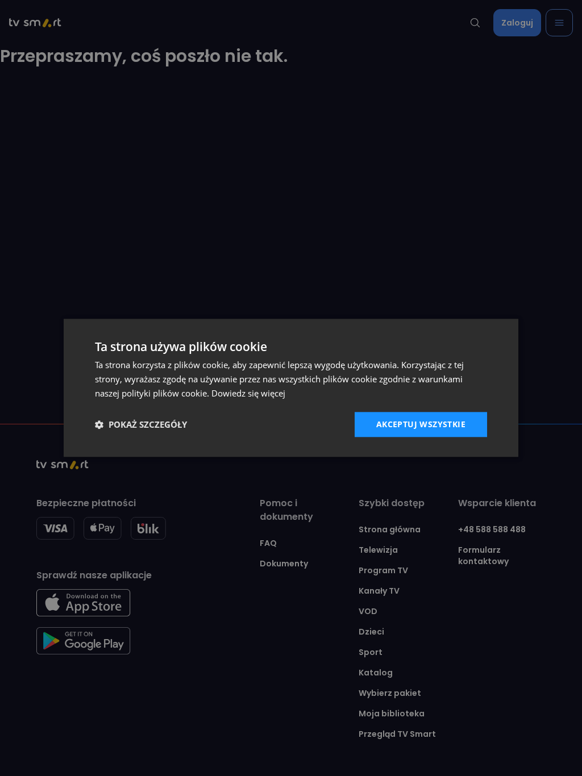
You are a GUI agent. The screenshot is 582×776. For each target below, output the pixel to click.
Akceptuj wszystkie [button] (420, 424)
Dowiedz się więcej (248, 393)
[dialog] (291, 388)
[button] (141, 424)
